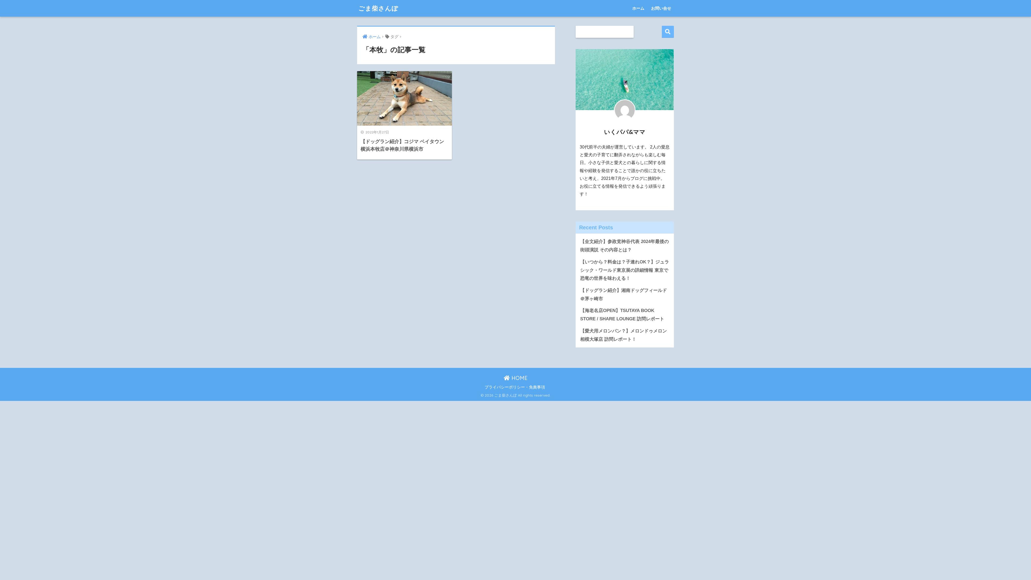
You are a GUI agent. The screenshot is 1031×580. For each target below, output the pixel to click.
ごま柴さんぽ (378, 8)
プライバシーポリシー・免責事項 (515, 387)
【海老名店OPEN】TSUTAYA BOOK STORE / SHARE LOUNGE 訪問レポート (622, 314)
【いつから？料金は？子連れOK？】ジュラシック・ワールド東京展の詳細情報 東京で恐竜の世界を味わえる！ (624, 270)
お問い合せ (661, 8)
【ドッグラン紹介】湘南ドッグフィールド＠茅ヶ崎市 (623, 294)
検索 (668, 32)
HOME (519, 378)
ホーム (638, 8)
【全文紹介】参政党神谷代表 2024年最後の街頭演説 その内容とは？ (624, 245)
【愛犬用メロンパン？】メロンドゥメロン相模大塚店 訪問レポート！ (623, 335)
